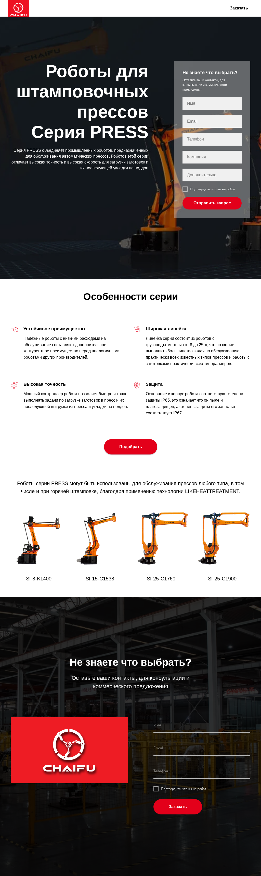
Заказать (239, 8)
